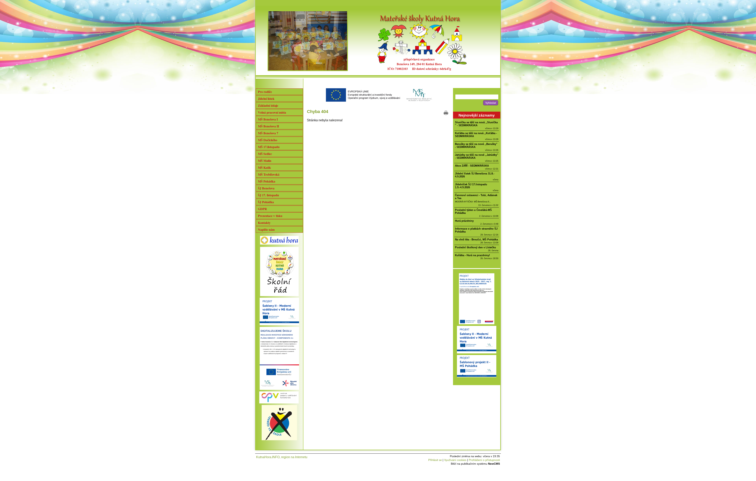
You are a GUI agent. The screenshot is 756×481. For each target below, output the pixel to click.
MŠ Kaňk (264, 167)
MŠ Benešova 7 (268, 133)
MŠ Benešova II (268, 126)
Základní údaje (268, 105)
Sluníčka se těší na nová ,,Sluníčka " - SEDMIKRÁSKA (476, 124)
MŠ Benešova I (268, 119)
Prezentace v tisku (270, 215)
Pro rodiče (265, 91)
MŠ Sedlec (265, 153)
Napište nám (266, 229)
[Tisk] (446, 113)
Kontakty (264, 222)
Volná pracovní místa (272, 112)
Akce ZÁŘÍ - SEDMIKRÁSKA (472, 165)
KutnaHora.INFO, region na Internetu (281, 457)
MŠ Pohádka (266, 181)
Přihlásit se (435, 460)
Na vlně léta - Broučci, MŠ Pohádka (476, 239)
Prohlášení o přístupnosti (484, 460)
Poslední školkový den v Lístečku (475, 247)
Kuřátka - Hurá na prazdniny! (472, 255)
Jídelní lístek (266, 98)
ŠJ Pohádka (266, 202)
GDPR (262, 209)
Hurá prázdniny (464, 220)
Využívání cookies (455, 460)
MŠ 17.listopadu (269, 147)
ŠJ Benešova (266, 188)
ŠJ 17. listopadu (268, 195)
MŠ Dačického (267, 140)
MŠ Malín (264, 160)
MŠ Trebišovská (268, 174)
